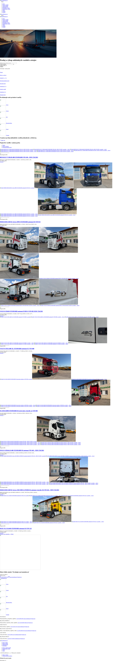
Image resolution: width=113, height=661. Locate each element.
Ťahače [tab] (3, 145)
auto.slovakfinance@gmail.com (23, 626)
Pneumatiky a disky (6, 7)
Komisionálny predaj (6, 9)
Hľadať (1, 66)
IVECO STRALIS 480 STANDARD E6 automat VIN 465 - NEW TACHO (22, 450)
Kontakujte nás (4, 578)
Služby (3, 10)
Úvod (3, 3)
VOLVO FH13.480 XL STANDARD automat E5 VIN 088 (17, 348)
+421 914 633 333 (13, 626)
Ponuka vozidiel (5, 4)
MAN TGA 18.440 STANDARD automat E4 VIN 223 (16, 528)
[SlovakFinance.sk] (4, 0)
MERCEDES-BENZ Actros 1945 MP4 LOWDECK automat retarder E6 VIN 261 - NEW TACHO (29, 490)
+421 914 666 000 (21, 622)
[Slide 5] (5, 217)
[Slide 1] (0, 217)
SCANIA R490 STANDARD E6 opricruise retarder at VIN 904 (19, 411)
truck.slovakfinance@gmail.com (30, 630)
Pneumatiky (4, 645)
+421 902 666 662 (20, 630)
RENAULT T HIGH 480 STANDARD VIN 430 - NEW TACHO (19, 157)
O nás (3, 650)
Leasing (3, 11)
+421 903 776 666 (10, 638)
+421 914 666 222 (10, 634)
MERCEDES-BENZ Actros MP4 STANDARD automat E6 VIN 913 (20, 222)
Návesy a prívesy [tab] (5, 146)
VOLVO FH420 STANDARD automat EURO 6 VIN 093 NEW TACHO (21, 311)
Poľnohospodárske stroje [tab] (7, 147)
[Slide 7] (7, 217)
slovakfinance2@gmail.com (19, 638)
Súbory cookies (5, 654)
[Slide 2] (1, 217)
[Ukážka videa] (0, 153)
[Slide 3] (2, 217)
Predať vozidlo (5, 643)
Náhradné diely (5, 6)
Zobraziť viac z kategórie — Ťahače (6, 534)
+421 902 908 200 (19, 618)
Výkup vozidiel (5, 5)
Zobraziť (2, 161)
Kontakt (3, 12)
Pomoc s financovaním (6, 647)
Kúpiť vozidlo (5, 642)
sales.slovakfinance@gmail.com (29, 618)
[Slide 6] (6, 217)
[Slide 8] (8, 217)
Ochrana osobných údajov (7, 655)
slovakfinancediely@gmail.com (20, 634)
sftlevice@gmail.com (29, 622)
